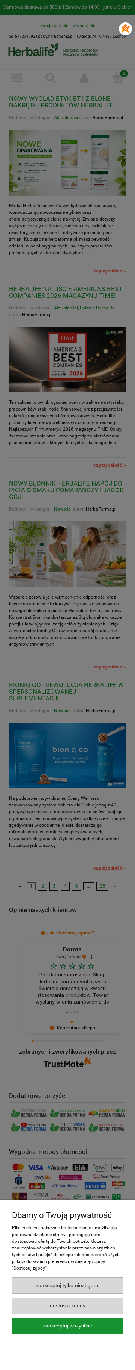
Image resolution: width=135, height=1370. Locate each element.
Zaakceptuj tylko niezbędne (68, 1285)
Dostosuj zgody (68, 1305)
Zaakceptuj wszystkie (67, 1326)
